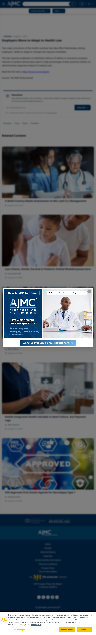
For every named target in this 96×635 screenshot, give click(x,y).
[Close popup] (89, 291)
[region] (48, 623)
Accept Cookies (67, 630)
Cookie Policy (36, 625)
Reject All (84, 630)
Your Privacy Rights (18, 630)
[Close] (92, 615)
